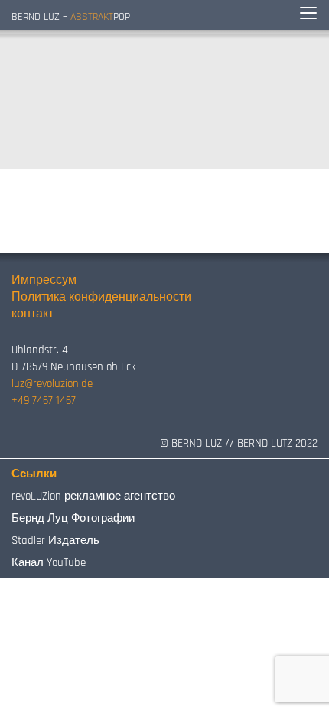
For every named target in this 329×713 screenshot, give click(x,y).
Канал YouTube (48, 562)
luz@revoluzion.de (52, 383)
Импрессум (44, 280)
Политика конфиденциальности (101, 297)
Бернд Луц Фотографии (73, 518)
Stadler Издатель (55, 540)
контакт (32, 314)
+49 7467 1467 (43, 400)
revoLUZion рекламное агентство (93, 496)
